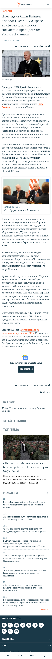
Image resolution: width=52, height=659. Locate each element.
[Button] (21, 46)
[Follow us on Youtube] (16, 625)
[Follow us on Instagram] (22, 625)
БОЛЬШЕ (45, 610)
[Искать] (44, 655)
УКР (32, 656)
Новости (7, 11)
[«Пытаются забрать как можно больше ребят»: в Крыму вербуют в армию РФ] (26, 447)
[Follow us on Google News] (28, 625)
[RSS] (4, 631)
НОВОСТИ (10, 493)
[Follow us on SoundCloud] (41, 625)
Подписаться (26, 369)
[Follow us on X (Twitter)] (10, 625)
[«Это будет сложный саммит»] (26, 191)
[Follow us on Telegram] (34, 625)
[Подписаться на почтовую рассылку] (16, 631)
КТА (20, 656)
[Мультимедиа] (8, 655)
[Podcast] (10, 631)
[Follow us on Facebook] (4, 625)
